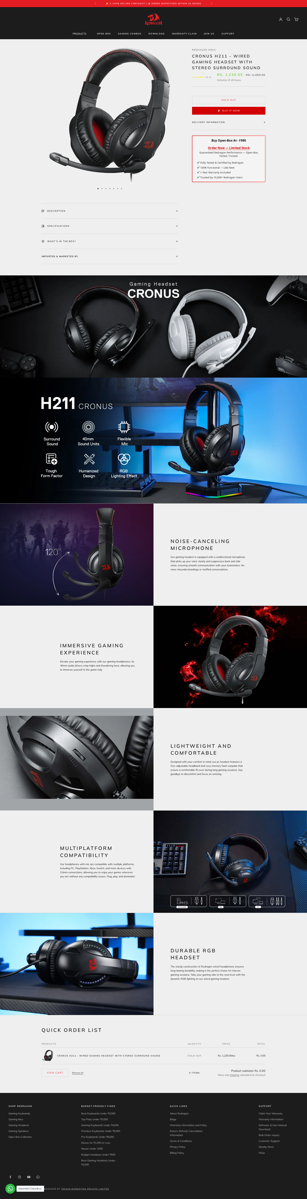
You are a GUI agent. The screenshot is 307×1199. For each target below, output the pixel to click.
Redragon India (204, 49)
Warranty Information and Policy (188, 1125)
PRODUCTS (79, 33)
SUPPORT (228, 33)
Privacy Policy (177, 1146)
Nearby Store (266, 1146)
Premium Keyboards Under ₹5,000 (100, 1131)
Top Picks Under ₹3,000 (94, 1119)
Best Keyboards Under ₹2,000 (98, 1113)
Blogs (173, 1119)
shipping (234, 1075)
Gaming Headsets (19, 1125)
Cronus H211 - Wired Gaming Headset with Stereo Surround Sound (108, 1055)
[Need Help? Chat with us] (10, 1189)
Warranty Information (271, 1119)
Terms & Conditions (181, 1141)
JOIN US (209, 33)
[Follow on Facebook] (10, 1177)
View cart (55, 1072)
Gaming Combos (129, 33)
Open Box (104, 33)
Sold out (228, 99)
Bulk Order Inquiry (269, 1135)
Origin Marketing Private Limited (85, 1189)
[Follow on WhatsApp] (38, 1177)
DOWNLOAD (157, 33)
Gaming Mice (16, 1119)
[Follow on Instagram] (19, 1177)
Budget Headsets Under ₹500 (98, 1154)
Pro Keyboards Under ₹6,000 (97, 1136)
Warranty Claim (184, 33)
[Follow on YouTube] (29, 1177)
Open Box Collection (20, 1136)
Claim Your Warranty (270, 1113)
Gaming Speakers (19, 1131)
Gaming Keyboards (19, 1113)
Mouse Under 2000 (92, 1148)
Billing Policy (177, 1152)
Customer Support (269, 1141)
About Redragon (179, 1113)
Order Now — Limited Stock (229, 148)
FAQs (262, 1152)
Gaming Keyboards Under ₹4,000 (100, 1125)
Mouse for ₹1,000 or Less (95, 1142)
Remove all (77, 1072)
